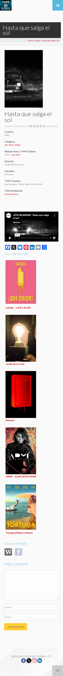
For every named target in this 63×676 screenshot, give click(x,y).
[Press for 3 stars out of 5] (37, 126)
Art (6, 145)
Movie (37, 40)
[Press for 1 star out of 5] (31, 126)
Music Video (14, 145)
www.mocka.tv (12, 194)
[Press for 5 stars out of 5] (44, 126)
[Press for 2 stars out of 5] (34, 126)
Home (30, 40)
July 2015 (15, 154)
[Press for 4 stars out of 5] (40, 126)
